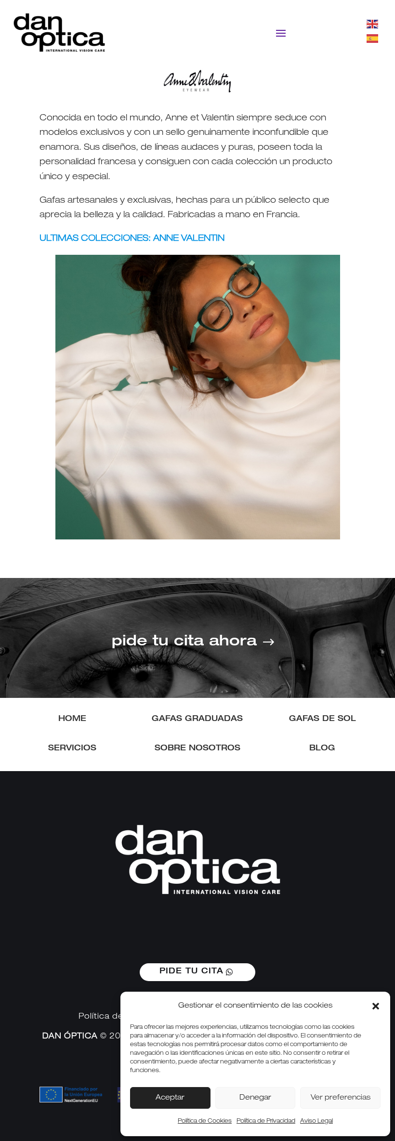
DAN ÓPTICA (70, 1037)
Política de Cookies (205, 1121)
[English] (373, 24)
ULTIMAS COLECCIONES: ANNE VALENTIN (132, 239)
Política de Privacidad (266, 1121)
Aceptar (170, 1098)
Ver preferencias (340, 1098)
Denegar (255, 1098)
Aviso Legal (316, 1121)
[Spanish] (373, 39)
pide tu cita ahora (184, 642)
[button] (376, 1006)
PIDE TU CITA (191, 972)
